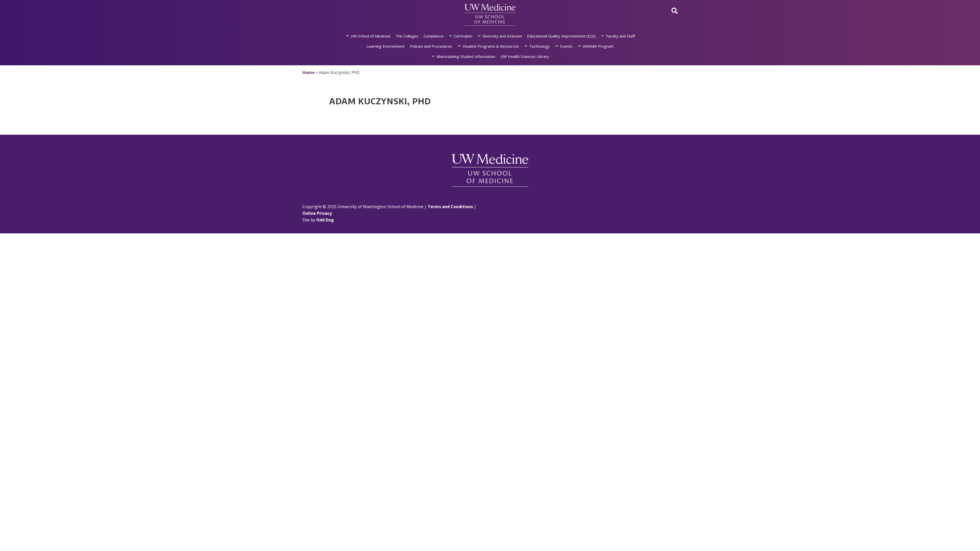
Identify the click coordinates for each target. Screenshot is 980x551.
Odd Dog (325, 220)
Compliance (434, 36)
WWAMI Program (598, 46)
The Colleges (407, 36)
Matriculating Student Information (466, 56)
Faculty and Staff (620, 36)
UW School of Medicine (370, 36)
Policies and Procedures (431, 46)
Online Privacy (317, 213)
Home (308, 72)
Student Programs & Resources (491, 46)
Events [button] (566, 46)
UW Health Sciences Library (524, 56)
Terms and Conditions (450, 206)
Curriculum (463, 36)
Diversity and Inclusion (502, 36)
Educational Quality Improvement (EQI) (561, 36)
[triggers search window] (674, 10)
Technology (539, 46)
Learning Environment (385, 46)
